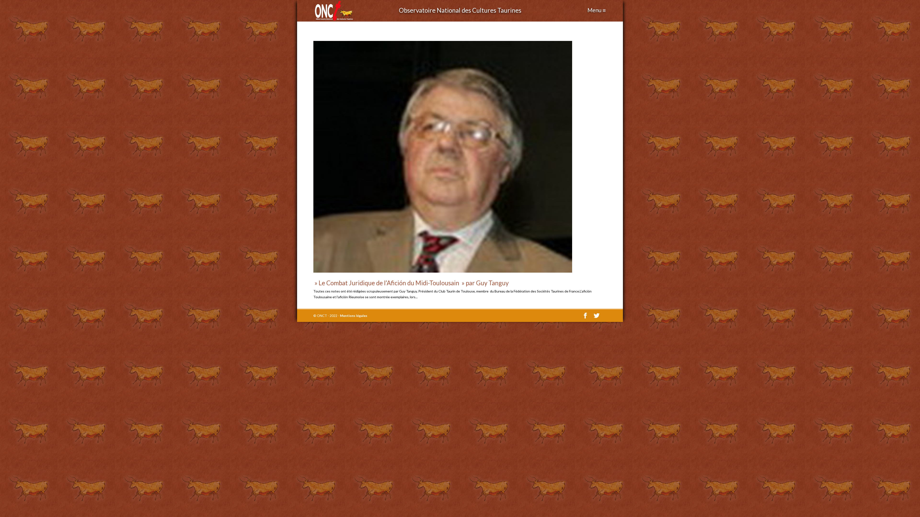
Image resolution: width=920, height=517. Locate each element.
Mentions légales (353, 316)
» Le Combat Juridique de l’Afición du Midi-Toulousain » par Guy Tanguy (411, 283)
